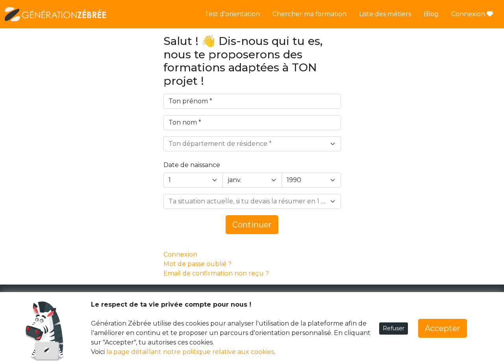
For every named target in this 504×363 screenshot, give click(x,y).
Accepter (442, 328)
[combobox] (252, 143)
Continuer (252, 224)
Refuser (393, 328)
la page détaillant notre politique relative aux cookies (190, 352)
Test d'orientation (232, 14)
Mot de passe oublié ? (197, 264)
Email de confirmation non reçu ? (216, 273)
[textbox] (247, 144)
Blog (431, 14)
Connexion (469, 14)
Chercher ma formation (309, 14)
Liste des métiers (385, 14)
